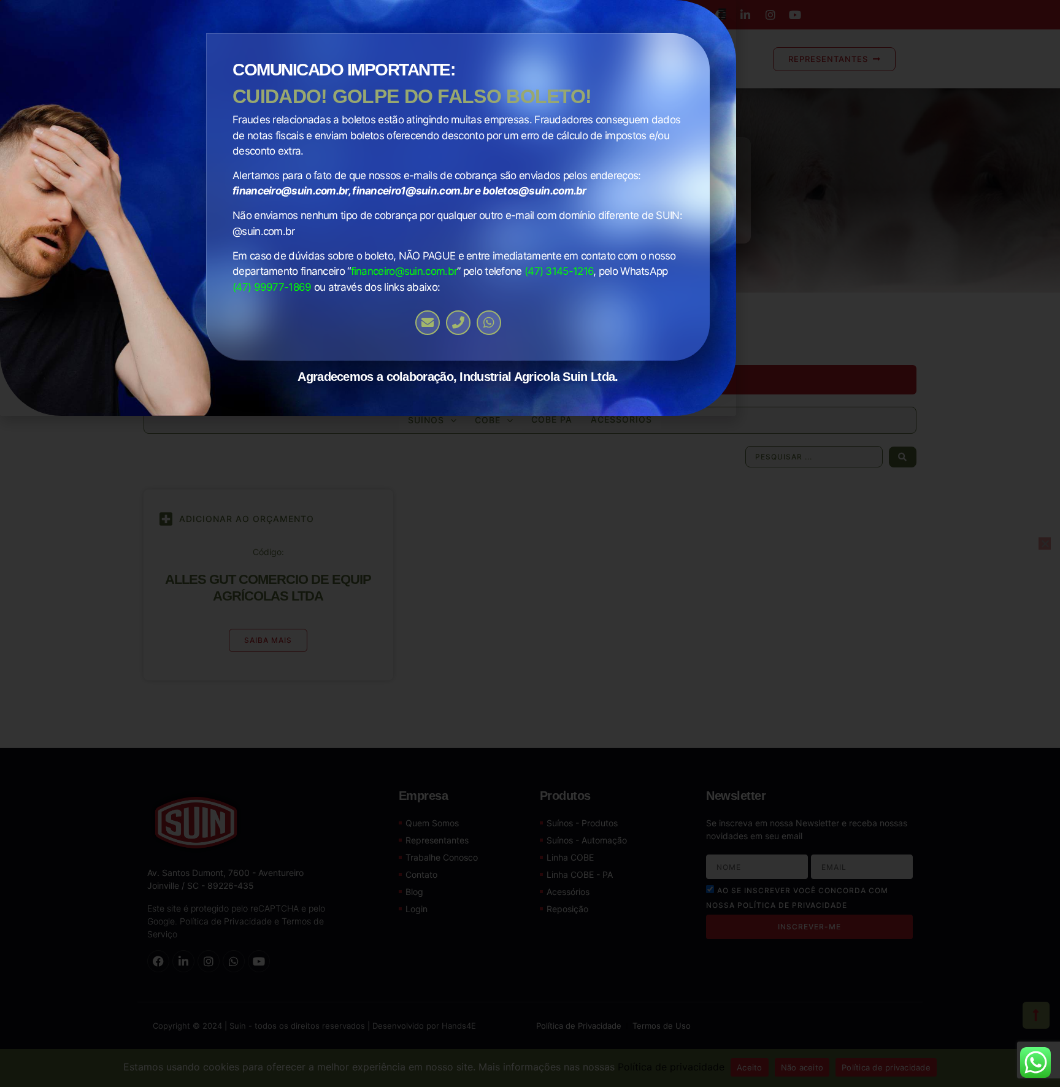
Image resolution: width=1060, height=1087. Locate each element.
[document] (530, 543)
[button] (722, 13)
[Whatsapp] (489, 322)
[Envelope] (427, 322)
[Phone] (458, 322)
